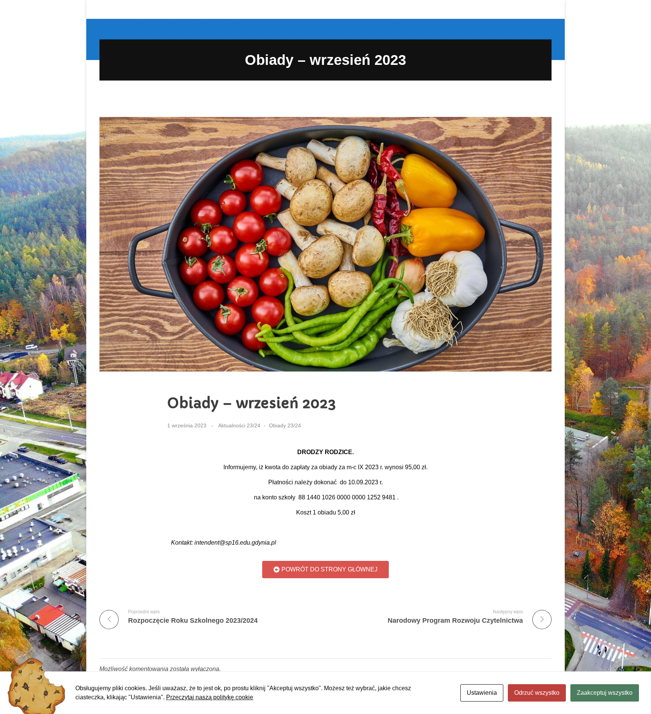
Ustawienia (482, 692)
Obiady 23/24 (285, 425)
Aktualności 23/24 (239, 425)
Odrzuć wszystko (536, 692)
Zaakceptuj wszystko (605, 692)
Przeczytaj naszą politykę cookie (209, 697)
